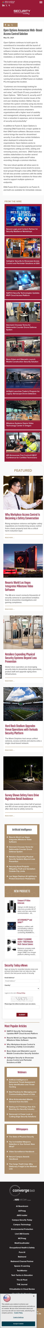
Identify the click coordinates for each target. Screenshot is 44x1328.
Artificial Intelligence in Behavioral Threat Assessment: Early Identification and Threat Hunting (22, 1083)
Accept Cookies (18, 1324)
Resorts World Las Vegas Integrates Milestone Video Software (19, 586)
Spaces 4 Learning (22, 1266)
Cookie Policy (18, 1313)
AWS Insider (22, 1215)
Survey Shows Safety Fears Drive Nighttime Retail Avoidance (22, 797)
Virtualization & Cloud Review (22, 1289)
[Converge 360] (22, 1191)
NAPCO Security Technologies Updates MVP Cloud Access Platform (22, 294)
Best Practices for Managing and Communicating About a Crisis (22, 1093)
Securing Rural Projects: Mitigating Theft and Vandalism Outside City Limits (22, 868)
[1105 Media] (22, 1200)
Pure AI (22, 1252)
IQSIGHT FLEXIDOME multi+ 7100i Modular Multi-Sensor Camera (25, 942)
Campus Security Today (22, 1220)
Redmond (22, 1257)
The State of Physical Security (21, 1137)
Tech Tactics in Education (22, 1275)
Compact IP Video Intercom (24, 902)
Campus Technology (22, 1224)
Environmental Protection (22, 1229)
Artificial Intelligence (22, 830)
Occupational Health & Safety (22, 1247)
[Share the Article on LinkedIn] (8, 25)
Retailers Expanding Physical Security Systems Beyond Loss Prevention (21, 658)
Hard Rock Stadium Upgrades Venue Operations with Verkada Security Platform (21, 729)
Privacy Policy (21, 993)
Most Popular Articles (16, 1026)
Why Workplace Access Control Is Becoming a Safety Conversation (22, 516)
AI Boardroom (22, 1206)
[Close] (33, 1296)
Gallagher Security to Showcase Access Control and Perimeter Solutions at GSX (23, 262)
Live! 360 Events (22, 1234)
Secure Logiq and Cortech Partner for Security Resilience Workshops (22, 230)
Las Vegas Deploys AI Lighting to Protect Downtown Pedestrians (23, 877)
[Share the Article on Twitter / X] (11, 25)
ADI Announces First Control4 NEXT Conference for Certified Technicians (21, 456)
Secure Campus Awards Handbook (19, 1158)
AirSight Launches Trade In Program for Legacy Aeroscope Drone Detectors (23, 392)
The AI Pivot (22, 1280)
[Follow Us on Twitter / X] (7, 6)
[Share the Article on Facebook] (4, 25)
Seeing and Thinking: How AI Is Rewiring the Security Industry (22, 1108)
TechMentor (22, 1270)
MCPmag (22, 1238)
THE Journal (22, 1284)
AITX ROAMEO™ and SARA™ (25, 921)
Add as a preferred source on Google (10, 2)
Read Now (9, 538)
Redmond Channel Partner (22, 1261)
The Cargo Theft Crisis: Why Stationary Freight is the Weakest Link (23, 1166)
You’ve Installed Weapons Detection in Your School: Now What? (22, 1144)
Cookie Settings (18, 1317)
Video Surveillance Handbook (21, 1151)
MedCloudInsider (22, 1243)
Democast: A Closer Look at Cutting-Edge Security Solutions (22, 1115)
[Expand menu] (41, 2)
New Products (22, 891)
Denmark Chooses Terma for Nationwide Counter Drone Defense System (21, 327)
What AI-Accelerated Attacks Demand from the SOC (21, 1100)
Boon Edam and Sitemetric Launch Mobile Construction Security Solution (22, 360)
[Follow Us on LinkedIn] (3, 6)
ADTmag (22, 1211)
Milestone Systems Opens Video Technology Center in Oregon (20, 424)
